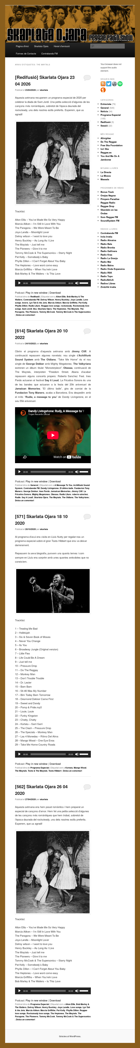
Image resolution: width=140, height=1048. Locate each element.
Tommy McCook (47, 311)
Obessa (54, 494)
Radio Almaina (108, 240)
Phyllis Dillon (21, 305)
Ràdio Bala (106, 244)
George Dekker (30, 491)
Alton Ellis (61, 296)
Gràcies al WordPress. (70, 1036)
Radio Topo (107, 276)
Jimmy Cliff (77, 491)
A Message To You (63, 485)
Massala (105, 179)
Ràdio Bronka (108, 247)
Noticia (104, 111)
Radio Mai (106, 261)
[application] (53, 283)
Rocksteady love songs (38, 1013)
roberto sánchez (80, 494)
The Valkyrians (81, 497)
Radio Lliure (34, 305)
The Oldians (67, 497)
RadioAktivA (107, 279)
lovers (25, 302)
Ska (35, 308)
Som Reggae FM (109, 217)
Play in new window (36, 292)
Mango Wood (80, 767)
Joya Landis (76, 299)
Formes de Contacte (26, 53)
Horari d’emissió (62, 46)
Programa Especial (39, 767)
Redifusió (35, 296)
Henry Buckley (62, 299)
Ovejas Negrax (108, 195)
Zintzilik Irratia (108, 287)
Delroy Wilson (47, 299)
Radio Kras (106, 254)
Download (55, 292)
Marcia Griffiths (70, 302)
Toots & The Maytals (37, 770)
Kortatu (69, 767)
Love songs (76, 1007)
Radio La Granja (109, 258)
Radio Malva (107, 265)
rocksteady (66, 305)
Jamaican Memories (61, 491)
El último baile (66, 488)
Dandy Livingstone (50, 488)
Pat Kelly (83, 302)
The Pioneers (31, 311)
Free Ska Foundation (112, 145)
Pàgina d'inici (22, 46)
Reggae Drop (107, 206)
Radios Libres (108, 283)
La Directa (106, 172)
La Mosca (106, 175)
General (34, 485)
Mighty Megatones (41, 494)
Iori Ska (105, 148)
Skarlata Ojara (41, 46)
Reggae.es (106, 152)
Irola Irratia (106, 236)
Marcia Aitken (54, 302)
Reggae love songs (50, 305)
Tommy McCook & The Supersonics (73, 311)
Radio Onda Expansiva (113, 269)
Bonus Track (107, 191)
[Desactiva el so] (77, 283)
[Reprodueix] (19, 283)
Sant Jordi (27, 308)
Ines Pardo (44, 491)
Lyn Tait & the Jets (38, 302)
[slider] (84, 283)
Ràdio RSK (106, 272)
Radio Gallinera (109, 251)
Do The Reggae (109, 141)
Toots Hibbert (54, 770)
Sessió (104, 125)
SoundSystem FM (110, 220)
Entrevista (106, 104)
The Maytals (73, 308)
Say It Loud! (27, 497)
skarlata (44, 89)
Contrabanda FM (49, 53)
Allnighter (106, 138)
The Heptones (59, 308)
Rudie (18, 497)
